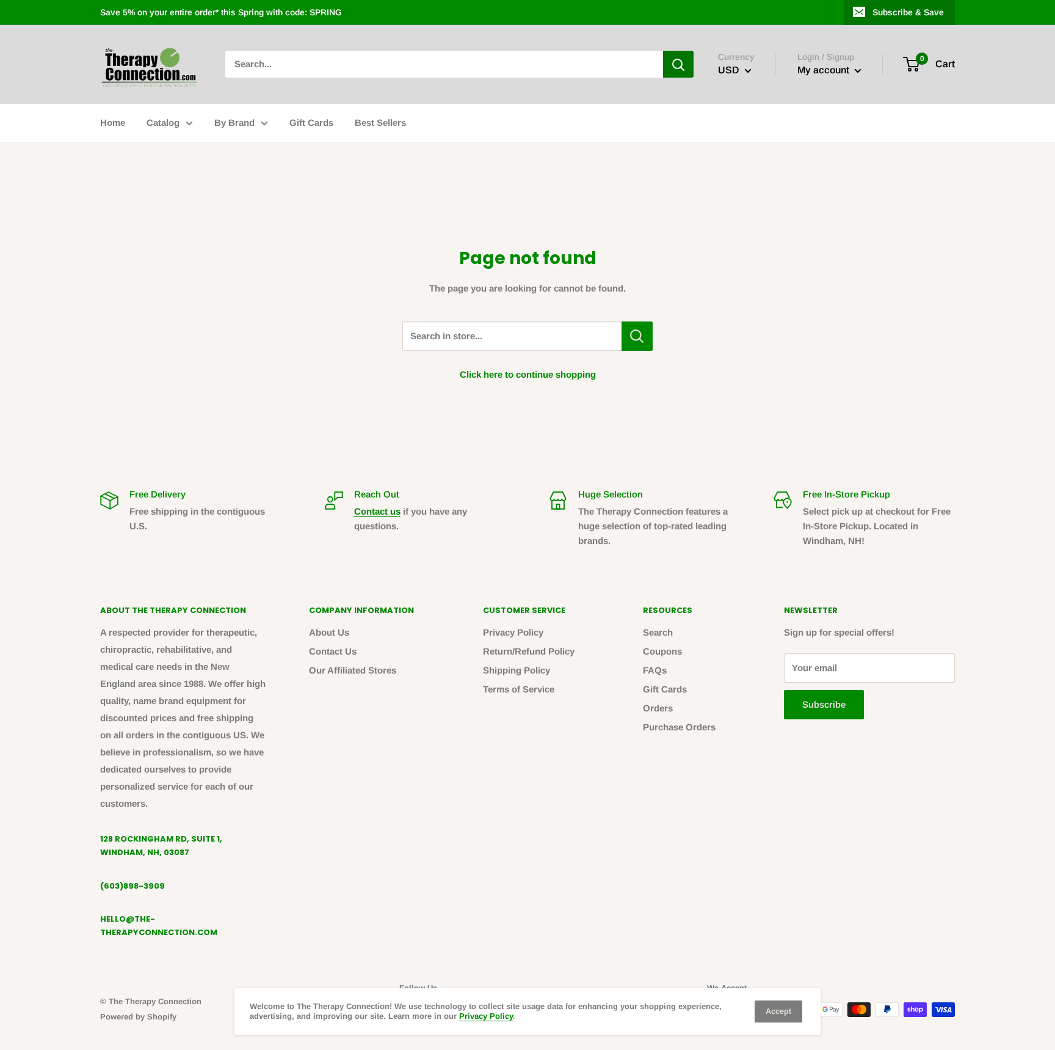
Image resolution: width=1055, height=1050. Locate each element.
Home (112, 122)
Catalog (163, 122)
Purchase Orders (679, 727)
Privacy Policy (513, 632)
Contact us (377, 511)
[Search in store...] (637, 336)
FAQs (655, 670)
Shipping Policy (516, 670)
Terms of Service (518, 689)
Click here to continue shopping (528, 374)
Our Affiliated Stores (352, 670)
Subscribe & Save (908, 12)
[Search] (678, 64)
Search (658, 632)
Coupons (662, 651)
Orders (658, 708)
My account (824, 70)
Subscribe (824, 704)
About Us (329, 632)
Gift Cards (311, 122)
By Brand (234, 122)
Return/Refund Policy (529, 651)
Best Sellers (380, 122)
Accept (778, 1011)
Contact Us (333, 651)
